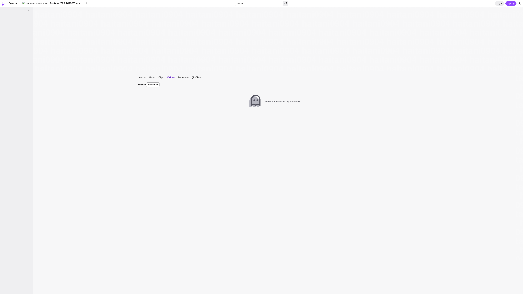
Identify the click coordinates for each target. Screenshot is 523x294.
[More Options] (87, 3)
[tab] (142, 77)
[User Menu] (520, 3)
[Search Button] (285, 3)
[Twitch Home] (3, 3)
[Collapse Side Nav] (29, 10)
